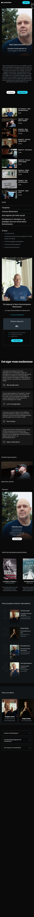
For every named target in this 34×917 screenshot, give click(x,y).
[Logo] (6, 3)
